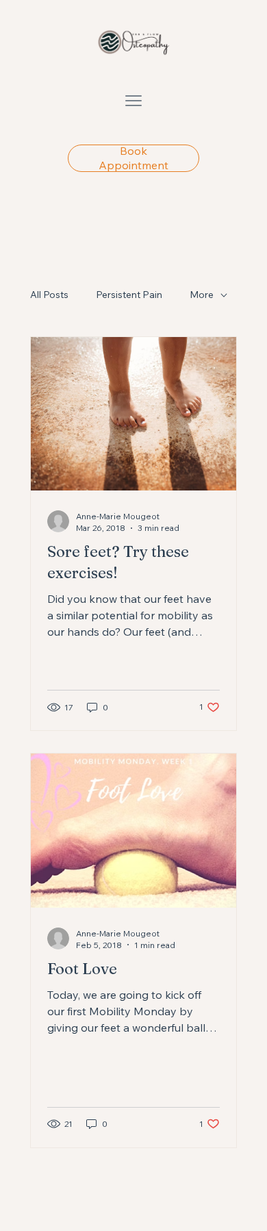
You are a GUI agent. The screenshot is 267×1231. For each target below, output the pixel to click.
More (202, 294)
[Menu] (133, 100)
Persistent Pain (129, 294)
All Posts (49, 294)
